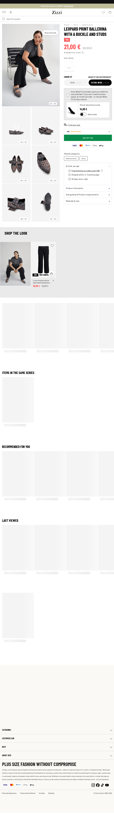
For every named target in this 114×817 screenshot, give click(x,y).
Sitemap (51, 793)
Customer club (8, 738)
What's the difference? (99, 77)
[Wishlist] (56, 27)
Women (67, 25)
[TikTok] (102, 785)
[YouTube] (107, 785)
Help (4, 747)
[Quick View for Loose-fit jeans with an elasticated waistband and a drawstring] (52, 274)
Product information (74, 188)
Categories (6, 730)
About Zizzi (6, 755)
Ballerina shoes (87, 25)
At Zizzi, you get (72, 166)
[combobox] (57, 19)
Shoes (76, 25)
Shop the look (50, 32)
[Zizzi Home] (57, 12)
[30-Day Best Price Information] (82, 52)
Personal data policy (9, 793)
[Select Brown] (69, 65)
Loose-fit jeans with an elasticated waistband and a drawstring (42, 281)
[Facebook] (98, 785)
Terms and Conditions (27, 793)
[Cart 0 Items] (110, 12)
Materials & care (72, 201)
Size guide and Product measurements (82, 194)
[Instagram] (93, 785)
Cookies (42, 793)
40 (74, 131)
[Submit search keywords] (3, 19)
